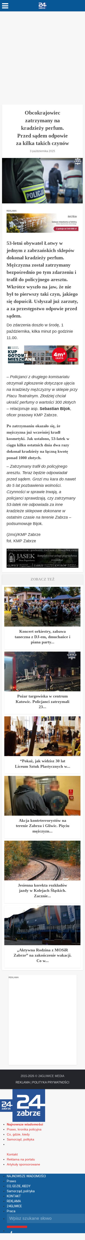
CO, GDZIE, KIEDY (19, 1186)
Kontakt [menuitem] (12, 1154)
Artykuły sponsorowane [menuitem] (23, 1164)
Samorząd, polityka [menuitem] (20, 1139)
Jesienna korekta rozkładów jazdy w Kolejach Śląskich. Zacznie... (42, 890)
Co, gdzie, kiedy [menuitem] (18, 1134)
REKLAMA (23, 1082)
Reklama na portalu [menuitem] (21, 1159)
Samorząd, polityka (21, 1191)
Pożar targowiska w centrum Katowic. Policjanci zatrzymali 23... (42, 701)
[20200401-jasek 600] (42, 558)
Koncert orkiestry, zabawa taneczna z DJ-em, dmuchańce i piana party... (42, 636)
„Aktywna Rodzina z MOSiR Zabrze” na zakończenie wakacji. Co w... (43, 955)
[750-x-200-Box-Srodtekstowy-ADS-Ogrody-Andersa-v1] (42, 355)
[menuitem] (25, 1124)
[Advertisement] (42, 56)
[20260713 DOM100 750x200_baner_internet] (42, 223)
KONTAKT (14, 1196)
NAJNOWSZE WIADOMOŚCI (26, 1176)
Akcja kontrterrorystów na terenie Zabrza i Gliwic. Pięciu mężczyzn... (42, 825)
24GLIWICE (14, 1206)
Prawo (11, 1181)
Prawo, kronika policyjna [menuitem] (24, 1129)
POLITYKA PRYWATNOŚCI (50, 1082)
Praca (11, 1211)
